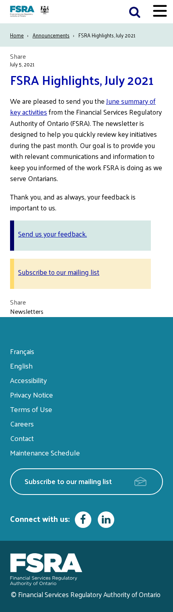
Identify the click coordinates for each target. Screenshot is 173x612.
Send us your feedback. (52, 233)
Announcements (51, 35)
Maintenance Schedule (45, 452)
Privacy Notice (31, 394)
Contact (22, 438)
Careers (22, 423)
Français (22, 351)
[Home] (30, 11)
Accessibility (28, 380)
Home (17, 35)
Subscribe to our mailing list (58, 272)
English (21, 365)
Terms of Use (31, 409)
